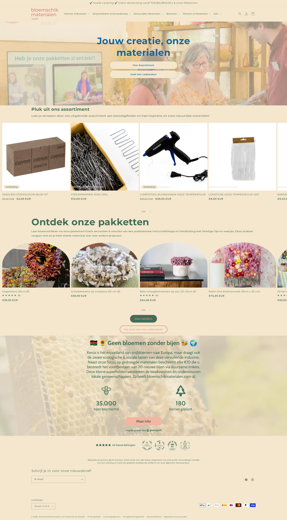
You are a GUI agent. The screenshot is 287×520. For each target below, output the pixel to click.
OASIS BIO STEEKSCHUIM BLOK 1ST (25, 194)
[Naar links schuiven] (137, 211)
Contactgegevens (111, 517)
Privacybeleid (94, 517)
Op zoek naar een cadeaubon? (143, 329)
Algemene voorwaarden (175, 517)
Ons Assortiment (143, 65)
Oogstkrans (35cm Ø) (15, 291)
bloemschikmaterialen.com (52, 517)
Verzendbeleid (154, 517)
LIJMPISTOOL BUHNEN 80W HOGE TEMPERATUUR (173, 194)
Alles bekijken (143, 318)
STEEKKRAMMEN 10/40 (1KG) (89, 194)
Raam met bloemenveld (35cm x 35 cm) (234, 291)
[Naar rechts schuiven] (150, 211)
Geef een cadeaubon (143, 74)
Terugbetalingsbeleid (133, 517)
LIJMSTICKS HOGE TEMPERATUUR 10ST (234, 194)
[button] (76, 14)
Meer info (143, 421)
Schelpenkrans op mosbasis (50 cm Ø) (95, 291)
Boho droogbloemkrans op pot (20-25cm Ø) (168, 291)
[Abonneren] (81, 479)
